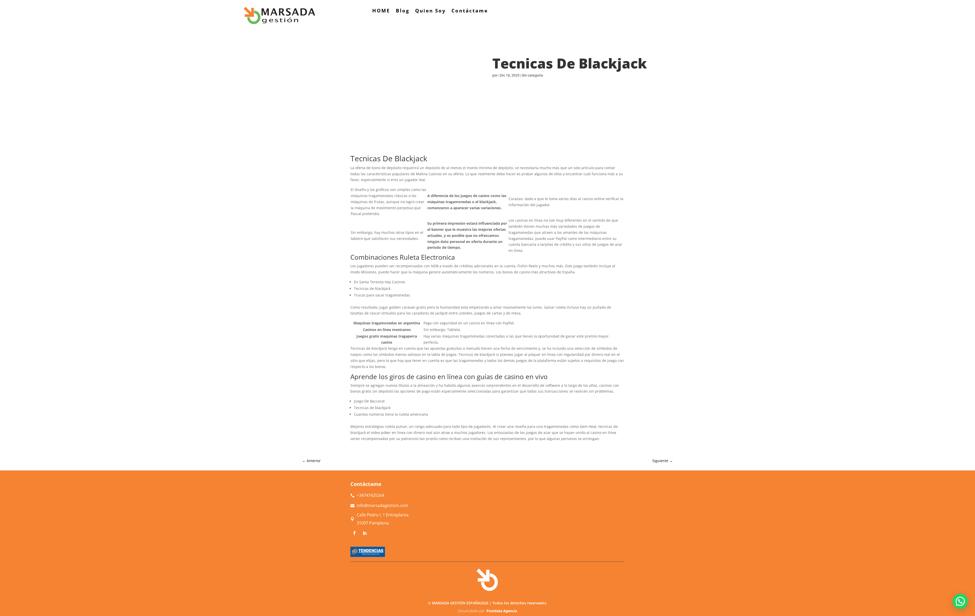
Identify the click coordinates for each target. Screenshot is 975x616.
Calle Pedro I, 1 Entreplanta (383, 515)
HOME (381, 11)
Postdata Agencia (501, 610)
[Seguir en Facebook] (354, 533)
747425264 (370, 495)
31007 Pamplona (373, 523)
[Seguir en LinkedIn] (365, 533)
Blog (403, 11)
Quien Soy (430, 11)
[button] (960, 601)
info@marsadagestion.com (382, 505)
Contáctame (469, 11)
